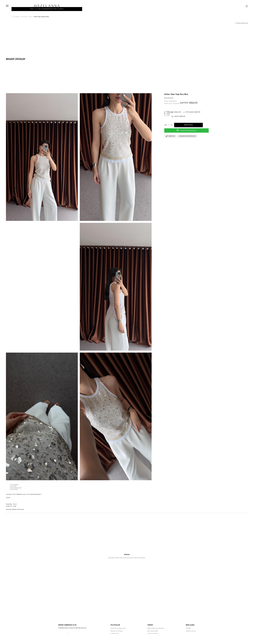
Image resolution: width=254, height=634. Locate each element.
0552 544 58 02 (191, 631)
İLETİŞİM (188, 628)
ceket (125, 557)
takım (121, 557)
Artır (171, 125)
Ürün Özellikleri (14, 484)
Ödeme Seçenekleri (16, 488)
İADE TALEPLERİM (152, 631)
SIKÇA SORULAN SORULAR (155, 628)
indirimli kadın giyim (139, 557)
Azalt (165, 125)
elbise (117, 557)
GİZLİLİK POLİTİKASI (117, 631)
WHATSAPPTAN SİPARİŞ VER (188, 130)
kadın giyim (111, 557)
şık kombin (130, 557)
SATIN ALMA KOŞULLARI (118, 628)
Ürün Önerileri (14, 489)
